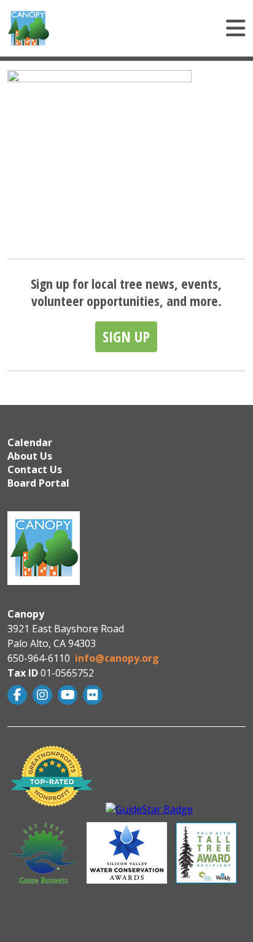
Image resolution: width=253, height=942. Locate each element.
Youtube (69, 695)
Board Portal (38, 483)
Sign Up (126, 336)
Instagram (44, 695)
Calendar (29, 442)
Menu (162, 28)
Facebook (18, 695)
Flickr (94, 695)
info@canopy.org (117, 658)
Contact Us (34, 469)
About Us (29, 456)
